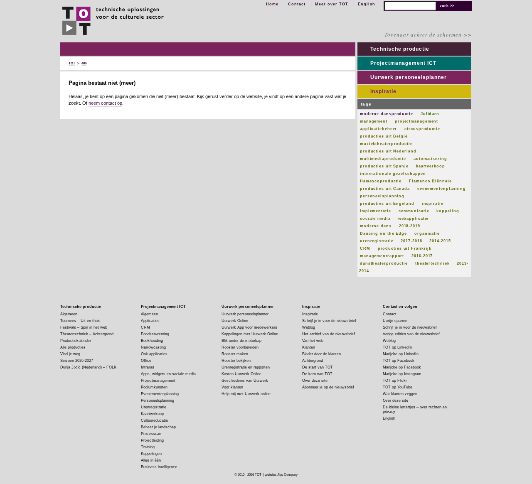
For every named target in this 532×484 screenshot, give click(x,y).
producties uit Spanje (384, 166)
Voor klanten (232, 387)
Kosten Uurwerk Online (241, 374)
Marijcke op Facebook (402, 367)
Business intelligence (159, 467)
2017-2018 (411, 241)
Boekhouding (152, 341)
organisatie (427, 233)
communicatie (414, 211)
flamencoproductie (380, 181)
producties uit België (384, 136)
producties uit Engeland (387, 203)
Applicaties (150, 321)
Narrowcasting (153, 347)
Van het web (312, 341)
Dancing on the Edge (383, 233)
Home (272, 4)
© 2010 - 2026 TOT (247, 475)
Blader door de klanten (321, 354)
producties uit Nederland (388, 151)
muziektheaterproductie (386, 144)
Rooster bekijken (236, 361)
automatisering (430, 159)
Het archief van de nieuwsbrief (328, 334)
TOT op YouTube (397, 387)
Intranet (147, 367)
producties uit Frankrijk (405, 248)
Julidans (430, 114)
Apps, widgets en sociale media (168, 374)
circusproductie (422, 129)
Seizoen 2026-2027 (76, 361)
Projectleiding (152, 440)
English (366, 4)
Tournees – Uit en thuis (80, 321)
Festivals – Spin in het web (83, 327)
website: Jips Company (281, 475)
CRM (365, 248)
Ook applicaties (154, 354)
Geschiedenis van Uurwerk (245, 380)
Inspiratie (383, 91)
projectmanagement (416, 121)
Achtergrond (312, 361)
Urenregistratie (153, 407)
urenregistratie (377, 241)
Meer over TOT (331, 4)
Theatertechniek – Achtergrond (86, 334)
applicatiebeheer (378, 129)
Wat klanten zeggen (400, 394)
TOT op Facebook (398, 361)
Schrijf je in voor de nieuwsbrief (329, 321)
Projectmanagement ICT (403, 63)
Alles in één (151, 460)
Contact (296, 4)
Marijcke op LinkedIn (401, 354)
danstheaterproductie (384, 263)
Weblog (308, 327)
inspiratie (432, 203)
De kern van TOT (317, 374)
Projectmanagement (158, 380)
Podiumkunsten (154, 387)
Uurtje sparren (395, 321)
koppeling (447, 211)
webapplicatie (413, 218)
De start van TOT (317, 367)
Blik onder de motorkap (241, 341)
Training (148, 447)
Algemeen (68, 314)
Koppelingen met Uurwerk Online (250, 334)
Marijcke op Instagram (402, 374)
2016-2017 (422, 256)
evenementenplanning (441, 189)
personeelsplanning (382, 196)
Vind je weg (70, 354)
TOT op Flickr (395, 380)
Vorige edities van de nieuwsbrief (411, 334)
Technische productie (399, 49)
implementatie (375, 211)
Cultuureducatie (154, 420)
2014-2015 (440, 241)
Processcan (151, 434)
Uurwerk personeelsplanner (408, 77)
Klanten (308, 347)
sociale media (375, 218)
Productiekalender (75, 341)
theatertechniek (432, 263)
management (373, 121)
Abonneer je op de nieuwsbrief (328, 387)
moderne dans (376, 226)
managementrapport (382, 256)
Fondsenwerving (155, 334)
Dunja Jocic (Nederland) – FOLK (88, 367)
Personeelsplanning (157, 400)
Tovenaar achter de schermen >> (428, 34)
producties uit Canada (385, 189)
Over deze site (315, 380)
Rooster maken (235, 354)
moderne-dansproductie (386, 114)
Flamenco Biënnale (430, 181)
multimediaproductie (383, 159)
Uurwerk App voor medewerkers (249, 327)
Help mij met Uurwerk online (246, 394)
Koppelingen (151, 454)
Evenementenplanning (160, 394)
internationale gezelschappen (393, 174)
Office (146, 361)
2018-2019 (409, 226)
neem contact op (105, 103)
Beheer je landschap (158, 427)
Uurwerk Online (235, 321)
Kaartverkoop (152, 414)
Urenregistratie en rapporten (246, 367)
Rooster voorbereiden (240, 347)
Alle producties (73, 347)
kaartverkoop (430, 166)
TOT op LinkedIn (397, 347)
